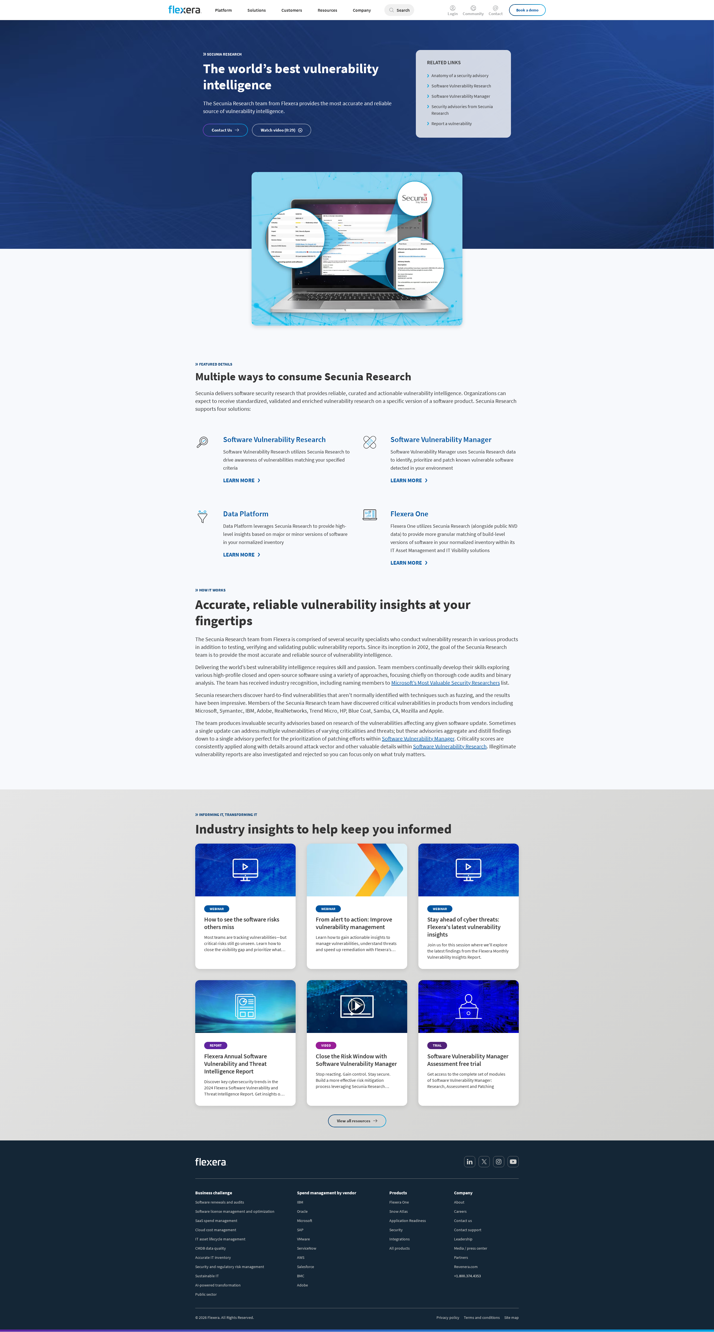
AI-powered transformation (218, 1285)
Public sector (206, 1294)
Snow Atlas (398, 1211)
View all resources (353, 1120)
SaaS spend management (216, 1220)
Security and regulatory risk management (229, 1266)
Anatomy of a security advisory (459, 75)
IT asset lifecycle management (220, 1239)
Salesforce (305, 1266)
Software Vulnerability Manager (460, 96)
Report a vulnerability (451, 123)
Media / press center (470, 1248)
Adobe (302, 1285)
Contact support (467, 1229)
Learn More (239, 480)
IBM (300, 1202)
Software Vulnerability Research (461, 86)
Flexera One (409, 513)
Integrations (399, 1239)
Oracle (302, 1211)
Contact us (463, 1220)
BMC (300, 1275)
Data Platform (246, 513)
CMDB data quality (210, 1248)
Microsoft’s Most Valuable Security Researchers (445, 682)
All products (399, 1248)
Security (396, 1229)
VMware (303, 1239)
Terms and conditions (482, 1317)
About (459, 1202)
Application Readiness (407, 1220)
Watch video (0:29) (278, 130)
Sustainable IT (207, 1275)
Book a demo (527, 10)
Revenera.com (466, 1266)
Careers (460, 1211)
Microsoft (304, 1220)
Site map (511, 1317)
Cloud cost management (215, 1229)
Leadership (463, 1239)
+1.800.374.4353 (467, 1275)
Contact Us (222, 130)
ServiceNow (306, 1248)
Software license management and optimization (234, 1211)
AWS (300, 1257)
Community (473, 13)
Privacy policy (447, 1317)
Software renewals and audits (219, 1202)
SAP (300, 1229)
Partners (461, 1257)
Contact (496, 13)
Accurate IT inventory (213, 1257)
